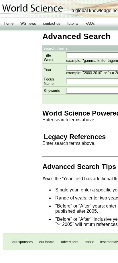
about (89, 242)
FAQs (90, 23)
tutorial (72, 23)
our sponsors (22, 242)
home (8, 23)
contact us (51, 23)
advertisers (69, 242)
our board (46, 242)
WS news (28, 23)
